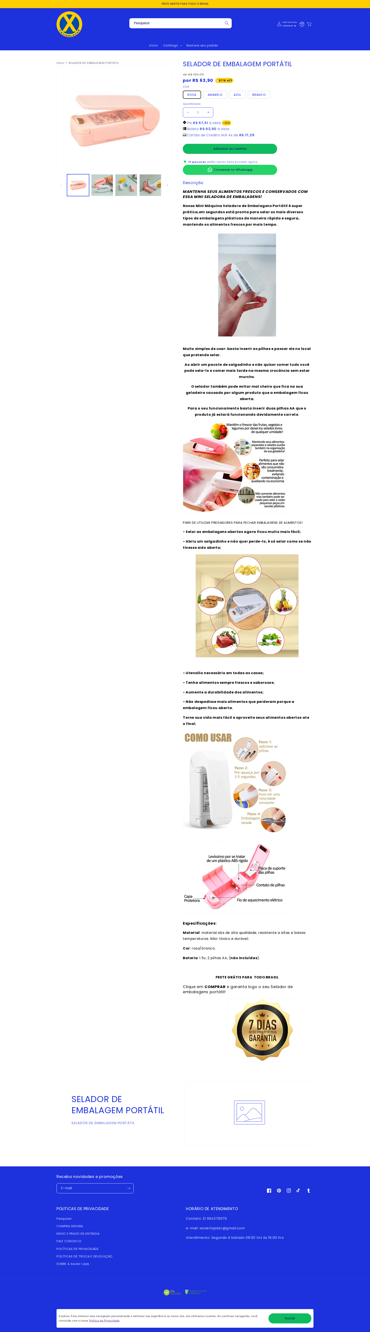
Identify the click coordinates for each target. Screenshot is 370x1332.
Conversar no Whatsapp (233, 169)
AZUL (237, 95)
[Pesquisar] (226, 23)
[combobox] (180, 23)
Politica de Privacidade (104, 1320)
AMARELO (215, 95)
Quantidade (192, 104)
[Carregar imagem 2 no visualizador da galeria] (102, 185)
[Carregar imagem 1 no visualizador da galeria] (78, 185)
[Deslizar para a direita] (167, 185)
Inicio (61, 63)
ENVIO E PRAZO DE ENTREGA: (78, 1234)
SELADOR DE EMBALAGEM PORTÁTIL (94, 63)
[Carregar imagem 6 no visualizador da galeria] (126, 185)
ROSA (192, 95)
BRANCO (259, 95)
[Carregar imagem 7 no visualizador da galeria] (150, 185)
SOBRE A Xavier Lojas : (74, 1264)
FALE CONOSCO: (69, 1241)
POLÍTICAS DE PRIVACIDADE (77, 1249)
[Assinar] (128, 1188)
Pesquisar (64, 1218)
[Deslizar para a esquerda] (61, 185)
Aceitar (290, 1318)
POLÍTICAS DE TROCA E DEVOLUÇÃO (85, 1256)
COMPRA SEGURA (70, 1226)
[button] (311, 24)
